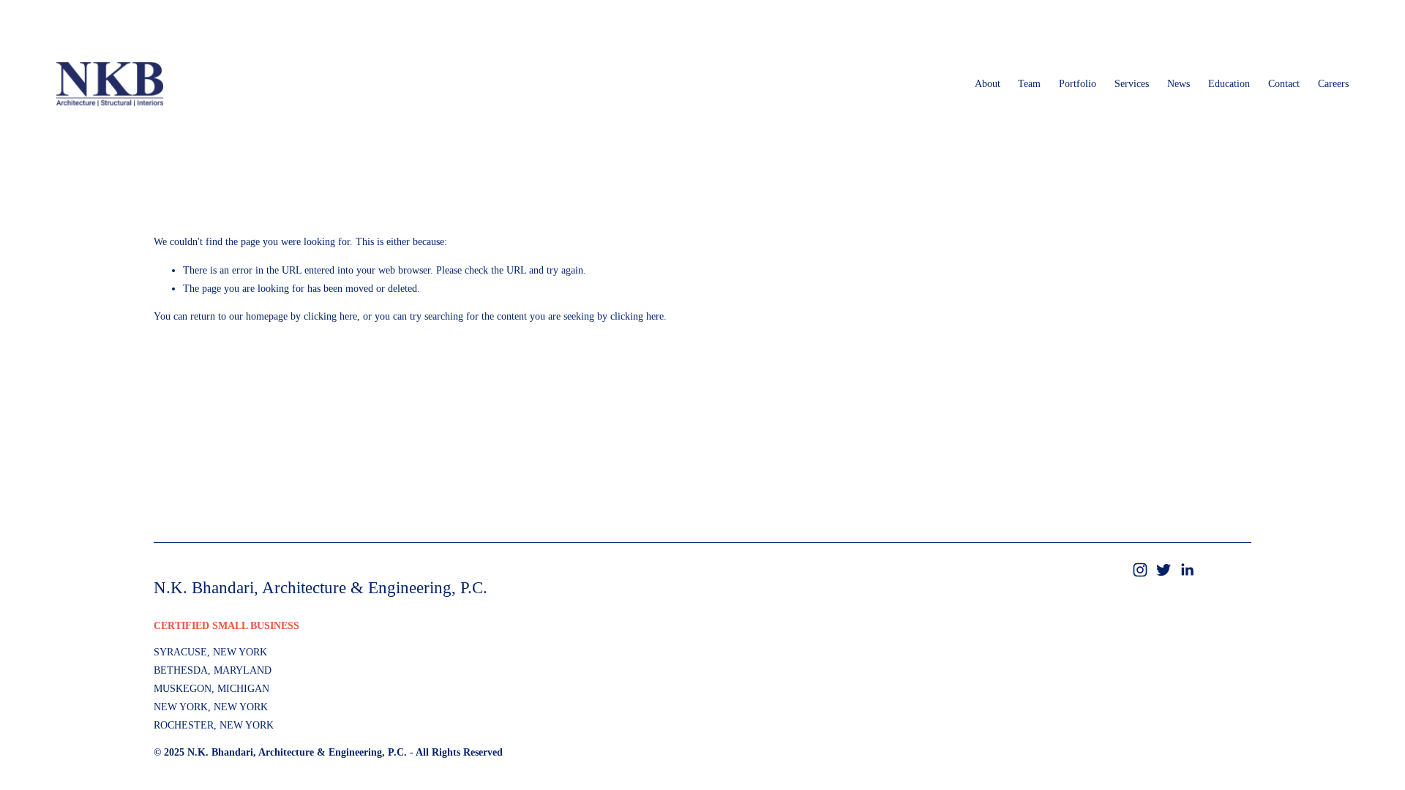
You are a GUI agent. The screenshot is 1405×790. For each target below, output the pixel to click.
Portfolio (1077, 83)
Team (1029, 83)
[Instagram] (1140, 570)
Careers (1333, 83)
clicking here (330, 316)
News (1178, 83)
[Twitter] (1163, 570)
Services (1131, 83)
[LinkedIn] (1187, 570)
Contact (1284, 83)
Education (1229, 83)
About (987, 83)
